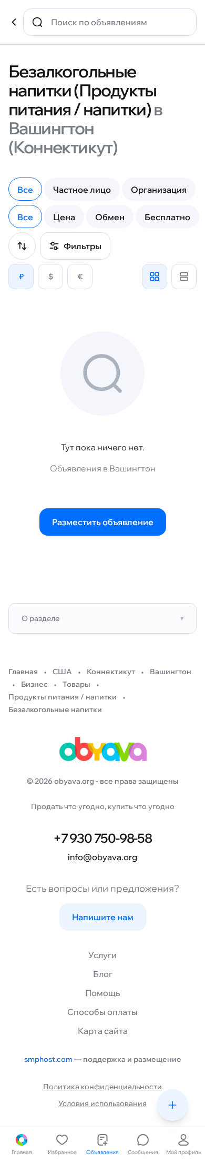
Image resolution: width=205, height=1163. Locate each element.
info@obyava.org (102, 857)
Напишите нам (103, 917)
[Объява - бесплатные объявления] (102, 752)
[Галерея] (154, 276)
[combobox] (117, 22)
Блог (102, 974)
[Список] (184, 276)
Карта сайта (103, 1031)
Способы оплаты (102, 1012)
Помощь (102, 993)
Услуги (102, 955)
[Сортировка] (22, 246)
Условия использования (102, 1103)
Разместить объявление (102, 522)
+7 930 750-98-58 (102, 838)
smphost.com (48, 1059)
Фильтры (82, 246)
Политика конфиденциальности (102, 1086)
